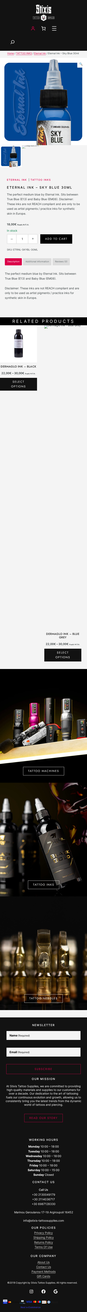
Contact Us (43, 1267)
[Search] (12, 42)
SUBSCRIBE (43, 1069)
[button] (81, 64)
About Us (43, 1262)
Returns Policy (43, 1242)
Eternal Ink (40, 53)
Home (10, 53)
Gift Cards (43, 1276)
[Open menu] (54, 28)
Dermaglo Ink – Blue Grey (62, 635)
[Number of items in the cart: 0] (43, 28)
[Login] (33, 28)
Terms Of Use (44, 1247)
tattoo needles (43, 998)
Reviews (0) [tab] (61, 261)
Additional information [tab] (37, 261)
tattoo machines (43, 771)
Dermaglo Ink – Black (18, 366)
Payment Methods (44, 1271)
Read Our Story (43, 1118)
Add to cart (56, 239)
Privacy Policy (43, 1232)
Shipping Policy (43, 1237)
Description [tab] (13, 261)
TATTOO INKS (24, 53)
